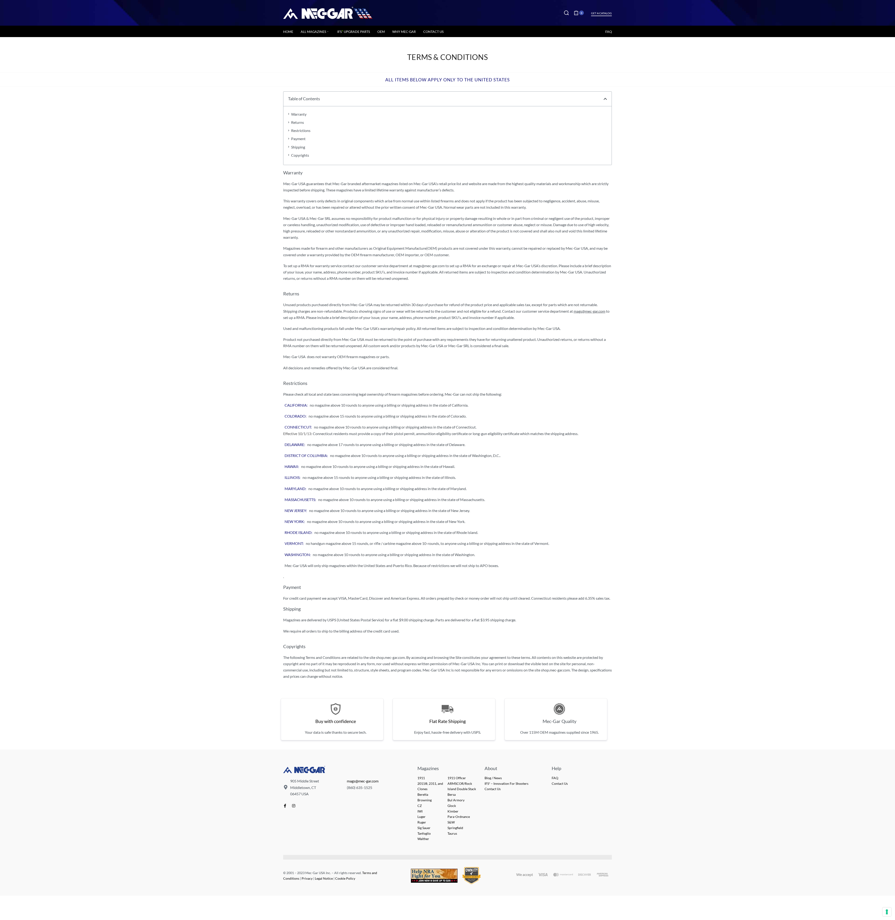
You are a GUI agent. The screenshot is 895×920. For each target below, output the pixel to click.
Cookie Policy (345, 878)
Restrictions (300, 130)
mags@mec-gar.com (363, 781)
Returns (297, 122)
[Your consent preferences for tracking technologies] (886, 911)
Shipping (298, 147)
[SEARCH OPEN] (566, 12)
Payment (298, 138)
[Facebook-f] (285, 806)
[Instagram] (294, 806)
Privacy (307, 878)
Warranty (298, 114)
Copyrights (300, 155)
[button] (605, 99)
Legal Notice (324, 878)
